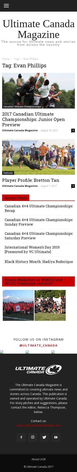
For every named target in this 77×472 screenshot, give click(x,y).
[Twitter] (44, 437)
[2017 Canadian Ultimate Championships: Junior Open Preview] (38, 91)
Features (8, 172)
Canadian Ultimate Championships (22, 106)
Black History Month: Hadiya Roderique (39, 261)
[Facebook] (21, 437)
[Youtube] (56, 437)
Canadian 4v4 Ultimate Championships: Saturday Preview (39, 235)
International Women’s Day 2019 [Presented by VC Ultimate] (32, 249)
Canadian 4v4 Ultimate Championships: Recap (39, 208)
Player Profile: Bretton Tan (30, 180)
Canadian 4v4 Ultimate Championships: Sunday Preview (39, 221)
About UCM (39, 459)
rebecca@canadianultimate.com (38, 425)
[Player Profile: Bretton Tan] (38, 157)
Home (6, 59)
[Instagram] (32, 437)
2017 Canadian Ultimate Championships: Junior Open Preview (33, 119)
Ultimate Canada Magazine (20, 130)
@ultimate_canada (38, 345)
